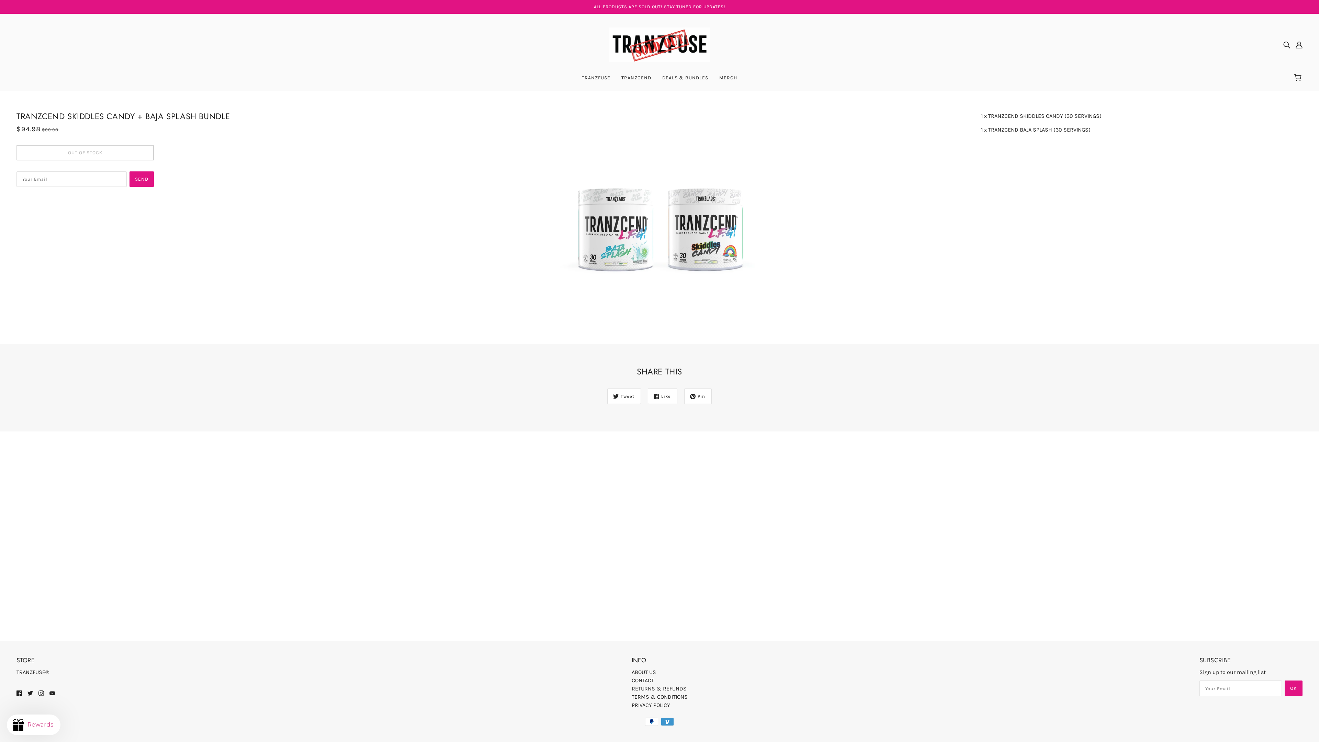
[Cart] (1299, 78)
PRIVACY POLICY (651, 705)
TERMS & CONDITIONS (660, 697)
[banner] (659, 44)
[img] (1287, 45)
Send (141, 179)
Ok (1293, 688)
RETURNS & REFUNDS (659, 688)
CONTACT (643, 680)
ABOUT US (644, 672)
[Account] (1299, 45)
